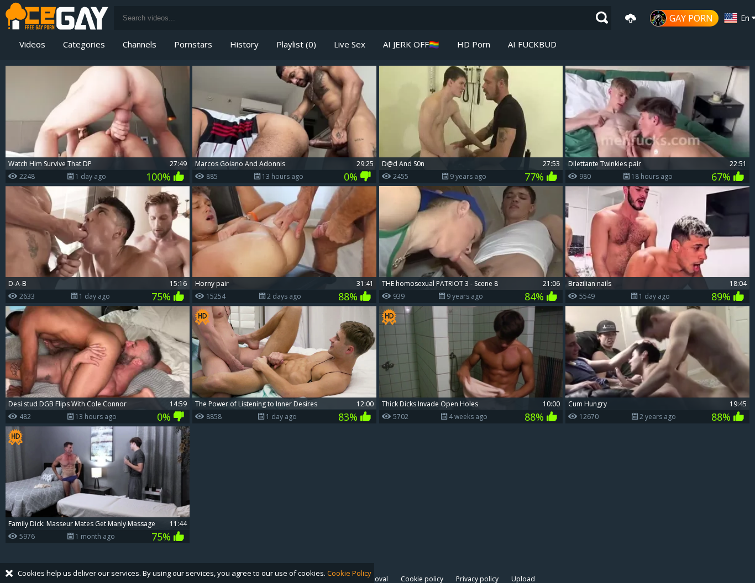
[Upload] (630, 18)
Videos (32, 44)
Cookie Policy (349, 573)
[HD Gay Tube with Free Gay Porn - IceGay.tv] (57, 18)
